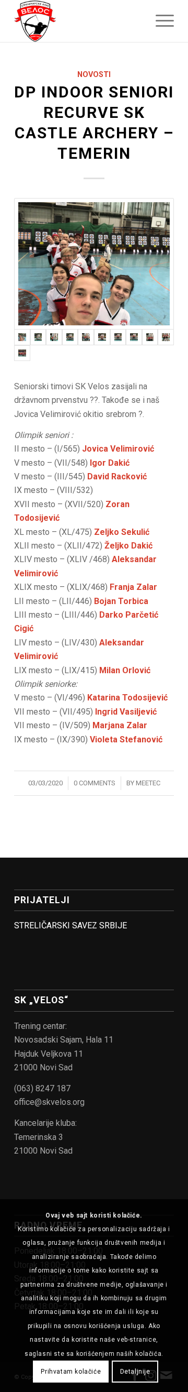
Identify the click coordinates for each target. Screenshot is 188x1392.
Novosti (94, 74)
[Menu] (159, 21)
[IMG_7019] (118, 337)
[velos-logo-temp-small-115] (78, 21)
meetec (148, 783)
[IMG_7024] (166, 337)
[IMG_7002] (94, 264)
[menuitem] (159, 21)
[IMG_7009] (38, 337)
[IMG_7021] (134, 337)
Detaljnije (135, 1371)
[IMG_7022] (150, 337)
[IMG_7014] (70, 337)
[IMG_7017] (102, 337)
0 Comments (94, 783)
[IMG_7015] (86, 337)
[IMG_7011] (54, 337)
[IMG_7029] (22, 353)
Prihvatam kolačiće (71, 1371)
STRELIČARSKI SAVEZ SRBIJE (70, 925)
